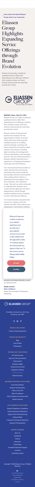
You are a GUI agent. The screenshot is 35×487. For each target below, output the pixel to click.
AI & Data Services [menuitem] (17, 355)
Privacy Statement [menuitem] (17, 475)
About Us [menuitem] (17, 433)
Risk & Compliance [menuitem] (17, 393)
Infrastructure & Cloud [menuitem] (17, 367)
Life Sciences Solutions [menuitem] (17, 405)
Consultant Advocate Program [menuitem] (17, 447)
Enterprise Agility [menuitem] (17, 364)
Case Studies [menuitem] (17, 343)
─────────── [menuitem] (17, 373)
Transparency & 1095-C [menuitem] (17, 479)
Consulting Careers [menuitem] (18, 453)
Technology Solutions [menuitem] (17, 352)
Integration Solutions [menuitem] (17, 370)
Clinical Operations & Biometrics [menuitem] (18, 411)
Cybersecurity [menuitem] (17, 361)
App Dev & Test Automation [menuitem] (17, 358)
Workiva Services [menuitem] (17, 399)
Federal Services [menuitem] (17, 375)
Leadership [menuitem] (17, 436)
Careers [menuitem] (17, 439)
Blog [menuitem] (17, 340)
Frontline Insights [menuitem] (17, 337)
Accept (16, 263)
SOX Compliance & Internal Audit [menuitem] (17, 396)
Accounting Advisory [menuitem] (17, 385)
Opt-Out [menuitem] (17, 482)
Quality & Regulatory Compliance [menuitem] (17, 408)
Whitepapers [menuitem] (18, 346)
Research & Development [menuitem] (17, 423)
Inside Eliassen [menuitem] (17, 430)
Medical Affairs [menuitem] (17, 417)
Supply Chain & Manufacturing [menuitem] (17, 414)
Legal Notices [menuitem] (17, 477)
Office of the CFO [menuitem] (17, 390)
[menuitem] (17, 471)
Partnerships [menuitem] (17, 444)
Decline (16, 269)
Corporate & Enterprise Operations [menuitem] (17, 420)
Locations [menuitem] (18, 450)
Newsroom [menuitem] (17, 442)
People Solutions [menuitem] (17, 328)
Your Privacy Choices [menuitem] (17, 473)
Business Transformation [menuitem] (17, 388)
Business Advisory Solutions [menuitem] (17, 381)
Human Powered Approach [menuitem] (17, 331)
